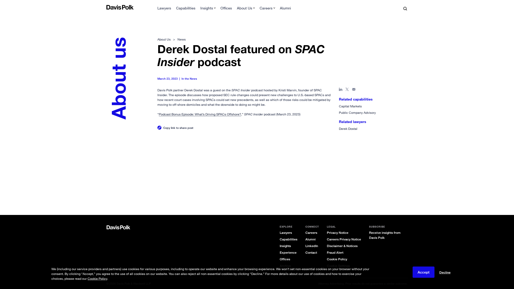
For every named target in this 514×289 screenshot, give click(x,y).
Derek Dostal (348, 129)
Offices (226, 8)
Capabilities (185, 8)
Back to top (387, 141)
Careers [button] (266, 8)
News (181, 39)
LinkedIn (311, 246)
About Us (164, 39)
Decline (445, 272)
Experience (288, 252)
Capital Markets (350, 106)
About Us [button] (244, 8)
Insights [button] (206, 8)
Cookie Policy (337, 259)
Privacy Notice (337, 233)
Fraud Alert (335, 252)
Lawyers (164, 8)
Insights (285, 246)
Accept (423, 272)
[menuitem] (164, 9)
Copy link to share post (178, 127)
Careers (311, 233)
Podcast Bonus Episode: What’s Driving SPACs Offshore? (200, 114)
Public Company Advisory (357, 113)
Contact (311, 252)
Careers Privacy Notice (344, 239)
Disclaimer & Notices (342, 246)
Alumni (285, 8)
